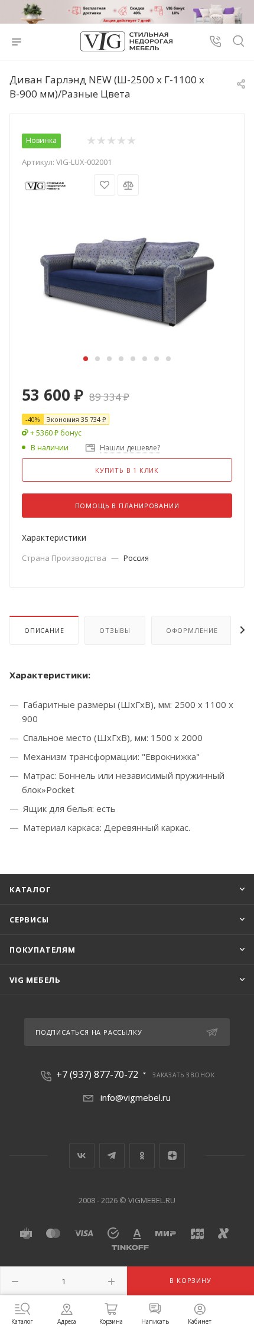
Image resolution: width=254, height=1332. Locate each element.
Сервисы (29, 919)
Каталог (30, 889)
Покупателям (42, 949)
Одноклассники (142, 1155)
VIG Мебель (35, 979)
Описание (44, 630)
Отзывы (115, 630)
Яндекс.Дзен (172, 1155)
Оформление (192, 630)
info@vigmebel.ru (135, 1097)
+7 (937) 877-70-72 (97, 1074)
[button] (86, 359)
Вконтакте (82, 1155)
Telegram (112, 1155)
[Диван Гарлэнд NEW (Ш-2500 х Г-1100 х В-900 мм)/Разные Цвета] (127, 273)
